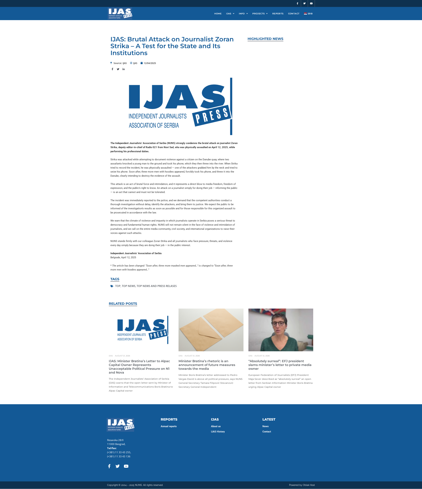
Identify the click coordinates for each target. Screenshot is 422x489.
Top (118, 286)
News (265, 426)
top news (128, 286)
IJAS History (218, 431)
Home (218, 13)
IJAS (228, 13)
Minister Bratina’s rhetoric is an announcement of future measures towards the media (207, 365)
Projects (258, 13)
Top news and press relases (157, 286)
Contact (294, 13)
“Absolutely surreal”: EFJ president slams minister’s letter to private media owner (280, 365)
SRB (310, 13)
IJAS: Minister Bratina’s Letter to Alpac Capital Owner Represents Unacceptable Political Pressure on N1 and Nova (139, 366)
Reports (278, 13)
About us (216, 426)
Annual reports (169, 426)
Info (242, 13)
